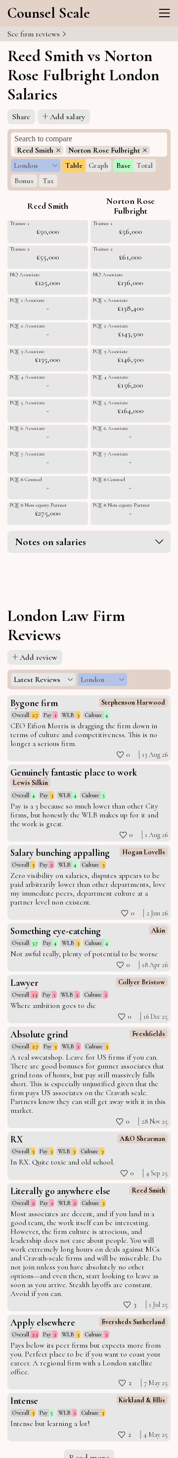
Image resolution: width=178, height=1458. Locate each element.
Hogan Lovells (143, 852)
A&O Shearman (142, 1138)
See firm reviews (34, 34)
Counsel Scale (48, 13)
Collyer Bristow (141, 982)
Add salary (67, 117)
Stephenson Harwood (133, 702)
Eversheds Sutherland (133, 1322)
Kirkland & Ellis (142, 1400)
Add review (38, 657)
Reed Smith (148, 1190)
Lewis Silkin (30, 782)
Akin (158, 930)
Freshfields (148, 1034)
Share (21, 117)
